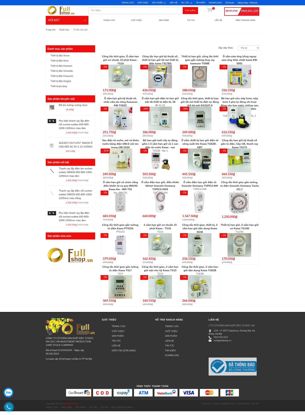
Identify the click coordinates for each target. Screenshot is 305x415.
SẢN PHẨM (157, 3)
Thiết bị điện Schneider (61, 71)
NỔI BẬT (54, 20)
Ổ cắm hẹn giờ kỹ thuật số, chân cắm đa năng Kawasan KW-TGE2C (120, 102)
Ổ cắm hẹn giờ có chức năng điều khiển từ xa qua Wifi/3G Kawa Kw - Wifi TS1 (120, 186)
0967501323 (221, 337)
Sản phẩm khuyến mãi (61, 98)
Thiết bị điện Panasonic (61, 76)
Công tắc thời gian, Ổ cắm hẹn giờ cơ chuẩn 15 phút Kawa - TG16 (120, 60)
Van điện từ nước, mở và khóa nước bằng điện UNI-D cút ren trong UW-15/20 (120, 144)
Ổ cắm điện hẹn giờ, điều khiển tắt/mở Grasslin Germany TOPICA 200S (160, 186)
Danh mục (64, 30)
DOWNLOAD (215, 3)
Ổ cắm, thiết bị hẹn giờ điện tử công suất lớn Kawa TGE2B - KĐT (199, 144)
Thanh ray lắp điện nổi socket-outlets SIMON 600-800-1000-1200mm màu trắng (76, 194)
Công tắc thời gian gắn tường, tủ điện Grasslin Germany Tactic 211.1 (239, 186)
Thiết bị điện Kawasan (61, 66)
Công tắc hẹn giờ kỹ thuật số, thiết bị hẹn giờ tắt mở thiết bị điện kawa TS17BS (160, 60)
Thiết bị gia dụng (58, 86)
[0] (209, 10)
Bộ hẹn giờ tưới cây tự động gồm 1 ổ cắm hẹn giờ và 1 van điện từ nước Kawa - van (160, 144)
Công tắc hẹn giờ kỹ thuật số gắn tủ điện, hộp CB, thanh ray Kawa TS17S (239, 144)
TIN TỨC (185, 3)
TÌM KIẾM (200, 3)
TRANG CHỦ (127, 3)
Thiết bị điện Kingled (60, 81)
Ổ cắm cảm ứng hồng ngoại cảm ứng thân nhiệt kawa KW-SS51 (240, 60)
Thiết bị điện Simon (60, 56)
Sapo (75, 403)
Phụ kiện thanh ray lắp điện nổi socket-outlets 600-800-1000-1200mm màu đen (74, 124)
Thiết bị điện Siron (59, 61)
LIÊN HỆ (173, 3)
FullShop (67, 403)
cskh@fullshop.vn (222, 341)
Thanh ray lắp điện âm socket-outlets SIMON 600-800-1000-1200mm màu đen (76, 172)
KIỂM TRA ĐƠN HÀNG (124, 351)
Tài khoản (229, 3)
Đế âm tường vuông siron (73, 105)
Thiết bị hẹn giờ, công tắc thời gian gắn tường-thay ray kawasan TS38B (199, 60)
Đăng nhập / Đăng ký (248, 3)
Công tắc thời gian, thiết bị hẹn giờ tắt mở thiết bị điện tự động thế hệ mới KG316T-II (200, 102)
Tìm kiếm (190, 11)
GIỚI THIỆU (142, 3)
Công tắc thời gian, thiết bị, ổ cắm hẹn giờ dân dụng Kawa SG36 (200, 228)
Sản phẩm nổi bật (58, 162)
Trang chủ (50, 30)
